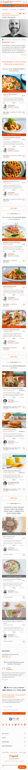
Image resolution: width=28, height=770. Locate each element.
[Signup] (20, 13)
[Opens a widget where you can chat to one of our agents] (22, 767)
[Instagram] (3, 724)
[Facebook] (6, 724)
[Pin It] (25, 13)
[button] (1, 2)
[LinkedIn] (25, 724)
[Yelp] (12, 724)
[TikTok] (9, 724)
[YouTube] (15, 724)
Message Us (12, 1)
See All (14, 208)
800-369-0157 (21, 761)
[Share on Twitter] (23, 13)
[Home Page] (6, 2)
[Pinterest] (18, 724)
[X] (22, 724)
